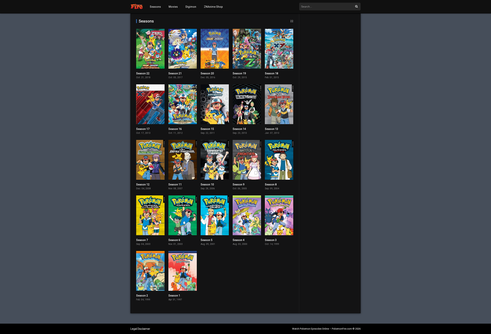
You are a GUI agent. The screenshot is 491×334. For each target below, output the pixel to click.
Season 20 (207, 73)
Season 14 (239, 128)
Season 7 (142, 240)
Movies (173, 6)
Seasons (155, 6)
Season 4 (238, 240)
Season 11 (175, 184)
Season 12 (142, 184)
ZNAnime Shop (213, 6)
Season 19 (239, 73)
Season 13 (271, 128)
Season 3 (271, 240)
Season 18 (271, 73)
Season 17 (142, 128)
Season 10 (207, 184)
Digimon (190, 6)
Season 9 (238, 184)
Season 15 (207, 128)
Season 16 (175, 128)
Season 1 (174, 295)
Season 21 (175, 73)
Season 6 (174, 240)
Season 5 (206, 240)
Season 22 (142, 73)
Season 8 (271, 184)
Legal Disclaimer (140, 328)
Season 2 (142, 295)
